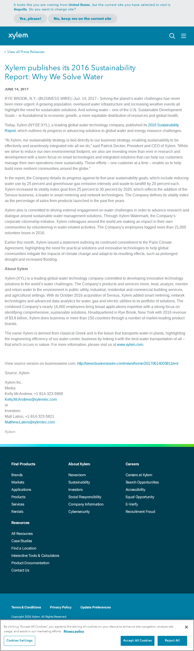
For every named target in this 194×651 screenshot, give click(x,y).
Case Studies (21, 541)
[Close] (186, 627)
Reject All (172, 640)
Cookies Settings (19, 640)
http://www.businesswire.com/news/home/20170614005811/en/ (127, 363)
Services (17, 504)
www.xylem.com (130, 345)
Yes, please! (30, 18)
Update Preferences (95, 607)
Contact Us (20, 570)
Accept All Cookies (137, 640)
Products (18, 497)
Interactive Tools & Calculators (35, 555)
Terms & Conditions (26, 607)
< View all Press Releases (24, 51)
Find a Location (23, 548)
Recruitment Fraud (140, 511)
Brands (17, 475)
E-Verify (132, 504)
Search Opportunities (142, 482)
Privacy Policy (60, 607)
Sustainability (79, 482)
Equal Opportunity (140, 497)
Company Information (85, 504)
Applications (21, 489)
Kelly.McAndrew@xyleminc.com (31, 399)
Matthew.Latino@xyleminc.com (30, 422)
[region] (97, 635)
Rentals (17, 511)
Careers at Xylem (139, 475)
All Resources (22, 533)
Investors (75, 489)
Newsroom (77, 475)
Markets (17, 482)
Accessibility (135, 489)
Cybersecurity (79, 511)
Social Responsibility (84, 497)
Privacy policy (74, 631)
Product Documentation (30, 563)
